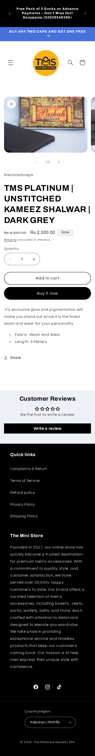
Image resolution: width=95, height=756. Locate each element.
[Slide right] (59, 162)
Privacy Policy (22, 504)
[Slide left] (36, 162)
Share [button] (15, 358)
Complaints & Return (28, 469)
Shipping (10, 239)
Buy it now (47, 293)
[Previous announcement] (9, 13)
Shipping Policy (23, 516)
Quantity (11, 249)
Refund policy (22, 493)
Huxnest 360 (65, 742)
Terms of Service (25, 481)
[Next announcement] (85, 13)
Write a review (48, 428)
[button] (10, 62)
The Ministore (43, 742)
